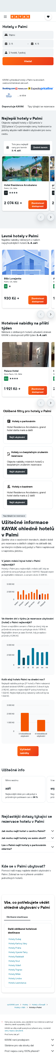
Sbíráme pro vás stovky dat (19, 1045)
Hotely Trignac (15, 969)
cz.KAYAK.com (13, 1004)
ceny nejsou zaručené (14, 1030)
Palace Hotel (11, 370)
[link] (17, 437)
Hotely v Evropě (38, 1004)
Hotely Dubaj (15, 939)
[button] (5, 16)
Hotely (25, 1004)
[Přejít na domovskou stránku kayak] (20, 17)
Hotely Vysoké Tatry (18, 952)
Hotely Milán (15, 974)
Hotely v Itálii (19, 1007)
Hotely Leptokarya (17, 982)
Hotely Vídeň (15, 965)
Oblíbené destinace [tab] (17, 917)
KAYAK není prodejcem (17, 1039)
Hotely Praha (15, 947)
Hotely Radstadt (16, 956)
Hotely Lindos (15, 978)
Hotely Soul (14, 961)
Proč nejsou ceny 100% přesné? (22, 1051)
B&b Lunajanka (12, 278)
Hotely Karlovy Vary (18, 943)
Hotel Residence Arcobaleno (20, 185)
